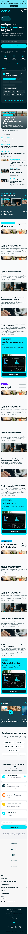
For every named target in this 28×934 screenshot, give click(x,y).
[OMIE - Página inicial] (6, 11)
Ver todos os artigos (13, 63)
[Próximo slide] (25, 194)
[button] (3, 68)
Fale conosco (5, 894)
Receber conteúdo (14, 46)
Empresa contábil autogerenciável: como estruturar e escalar (8, 213)
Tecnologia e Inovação (10, 88)
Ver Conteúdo (14, 691)
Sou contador (7, 541)
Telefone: (13, 916)
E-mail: (13, 914)
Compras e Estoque (9, 91)
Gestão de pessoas (16, 82)
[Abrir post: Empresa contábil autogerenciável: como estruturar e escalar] (5, 171)
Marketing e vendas (9, 85)
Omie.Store (4, 900)
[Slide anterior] (22, 194)
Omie (5, 384)
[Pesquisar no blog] (22, 11)
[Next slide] (25, 68)
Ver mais (22, 225)
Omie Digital (4, 130)
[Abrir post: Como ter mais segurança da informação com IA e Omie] (5, 162)
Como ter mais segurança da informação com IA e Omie (11, 246)
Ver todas (21, 74)
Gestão (6, 82)
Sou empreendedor (9, 78)
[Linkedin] (15, 928)
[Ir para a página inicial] (13, 924)
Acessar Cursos (14, 531)
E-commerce (20, 91)
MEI (18, 79)
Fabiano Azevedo (5, 305)
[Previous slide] (22, 68)
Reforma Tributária (17, 94)
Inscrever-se (14, 827)
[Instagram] (11, 928)
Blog (2, 897)
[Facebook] (7, 928)
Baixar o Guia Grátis (14, 374)
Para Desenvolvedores (8, 903)
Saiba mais (14, 6)
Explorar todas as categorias (13, 100)
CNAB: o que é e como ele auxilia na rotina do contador (13, 324)
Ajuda (3, 891)
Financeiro (6, 94)
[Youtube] (19, 928)
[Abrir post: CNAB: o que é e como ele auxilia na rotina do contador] (5, 182)
